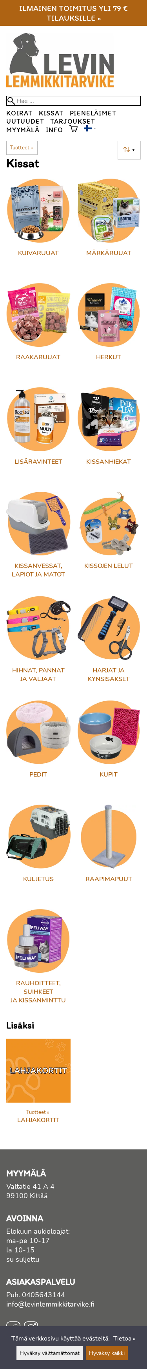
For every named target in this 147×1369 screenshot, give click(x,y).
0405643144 (43, 1295)
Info (54, 130)
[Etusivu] (63, 85)
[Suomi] (90, 129)
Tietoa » (124, 1338)
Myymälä (23, 130)
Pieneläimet (93, 113)
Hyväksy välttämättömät (50, 1353)
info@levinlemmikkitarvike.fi (50, 1304)
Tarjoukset (72, 121)
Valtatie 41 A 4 (30, 1186)
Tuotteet (21, 147)
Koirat (19, 113)
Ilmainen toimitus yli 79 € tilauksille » (73, 13)
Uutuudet (25, 121)
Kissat (51, 113)
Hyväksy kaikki (107, 1353)
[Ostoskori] (73, 129)
